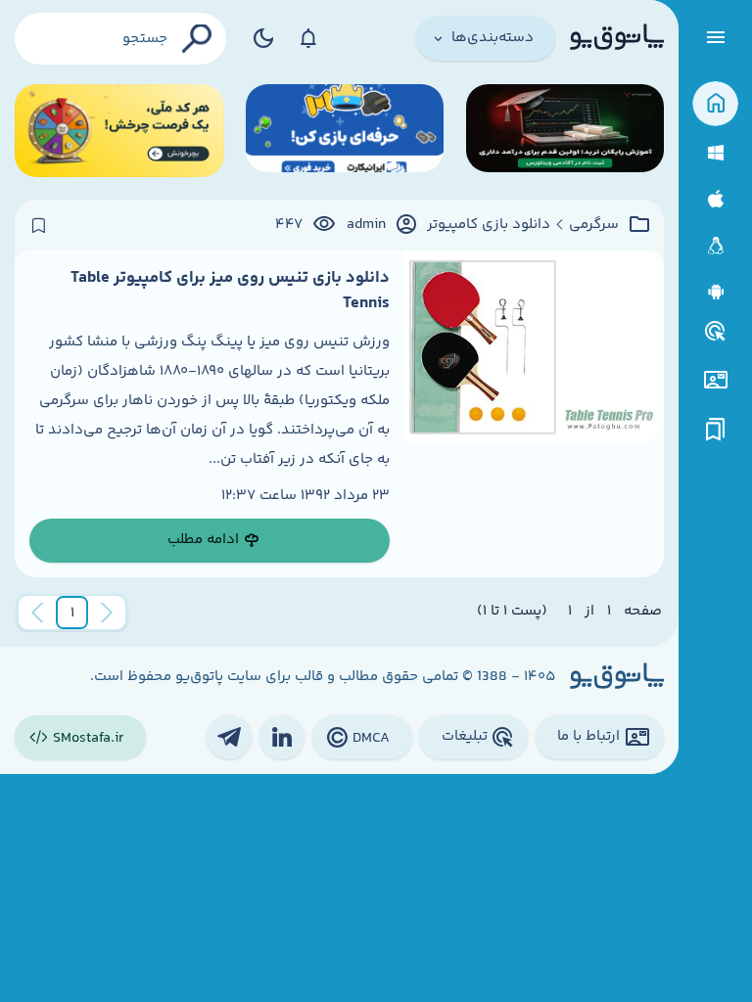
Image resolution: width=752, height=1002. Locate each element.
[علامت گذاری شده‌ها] (715, 430)
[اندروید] (715, 292)
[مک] (715, 199)
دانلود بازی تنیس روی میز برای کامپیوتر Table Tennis (230, 290)
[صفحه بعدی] (37, 612)
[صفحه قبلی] (106, 612)
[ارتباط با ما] (715, 380)
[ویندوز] (715, 153)
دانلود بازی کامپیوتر (488, 225)
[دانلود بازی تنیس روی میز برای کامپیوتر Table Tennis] (534, 413)
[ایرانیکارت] (345, 130)
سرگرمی (594, 225)
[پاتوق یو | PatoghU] (617, 38)
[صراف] (119, 130)
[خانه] (715, 104)
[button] (72, 612)
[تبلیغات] (715, 331)
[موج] (565, 130)
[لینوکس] (715, 246)
